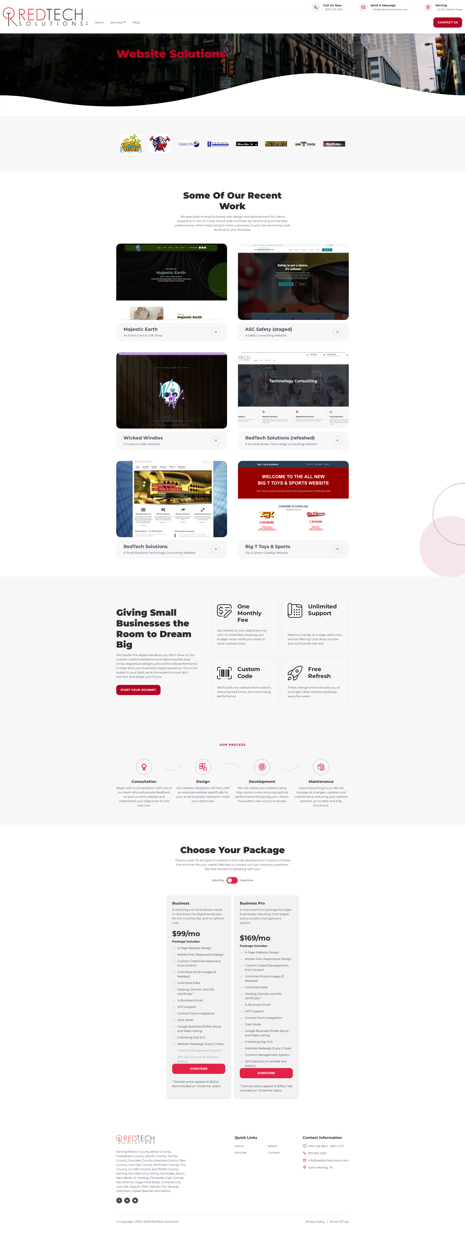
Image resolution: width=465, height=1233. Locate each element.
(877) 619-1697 (334, 9)
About (99, 22)
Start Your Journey (138, 690)
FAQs (136, 22)
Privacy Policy (315, 1221)
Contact (274, 1152)
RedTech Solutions (165, 1221)
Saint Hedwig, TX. (320, 1167)
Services (241, 1152)
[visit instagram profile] (135, 1200)
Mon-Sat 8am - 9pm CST (326, 1146)
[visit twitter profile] (127, 1200)
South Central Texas (449, 9)
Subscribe (199, 1068)
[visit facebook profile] (119, 1200)
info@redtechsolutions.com (390, 9)
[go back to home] (135, 1140)
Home (239, 1146)
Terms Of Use (339, 1221)
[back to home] (43, 16)
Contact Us (448, 22)
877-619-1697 (317, 1153)
